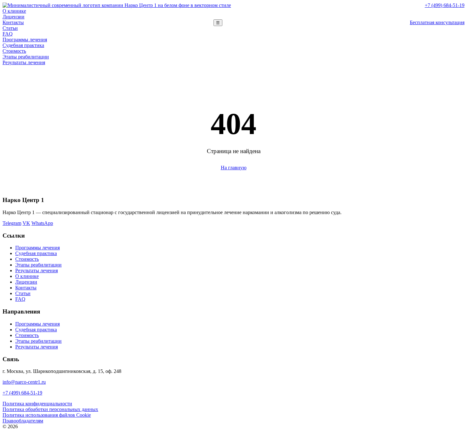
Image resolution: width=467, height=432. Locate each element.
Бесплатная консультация (437, 22)
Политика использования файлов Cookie (47, 415)
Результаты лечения (24, 62)
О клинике (14, 11)
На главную (234, 167)
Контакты (13, 22)
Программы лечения (25, 39)
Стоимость (14, 51)
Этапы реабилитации (26, 56)
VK (26, 223)
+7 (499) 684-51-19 (444, 5)
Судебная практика (23, 45)
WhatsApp (42, 223)
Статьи (10, 28)
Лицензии (13, 16)
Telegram (12, 223)
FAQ (8, 34)
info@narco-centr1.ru (24, 382)
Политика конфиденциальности (37, 403)
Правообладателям (23, 420)
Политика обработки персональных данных (50, 409)
